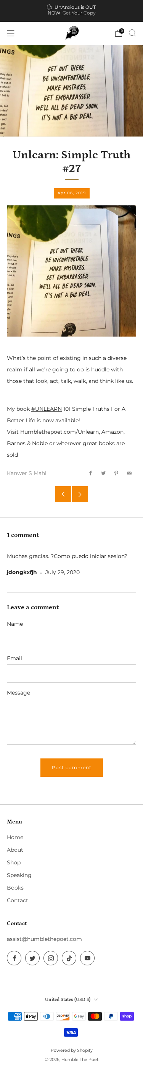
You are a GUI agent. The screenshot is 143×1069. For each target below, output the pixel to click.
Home (15, 837)
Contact (17, 900)
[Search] (132, 33)
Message (18, 693)
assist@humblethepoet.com (44, 939)
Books (15, 888)
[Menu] (10, 33)
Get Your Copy (79, 13)
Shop (14, 862)
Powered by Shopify (72, 1050)
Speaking (19, 875)
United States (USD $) (67, 999)
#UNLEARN (46, 409)
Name (15, 624)
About (15, 850)
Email (14, 658)
